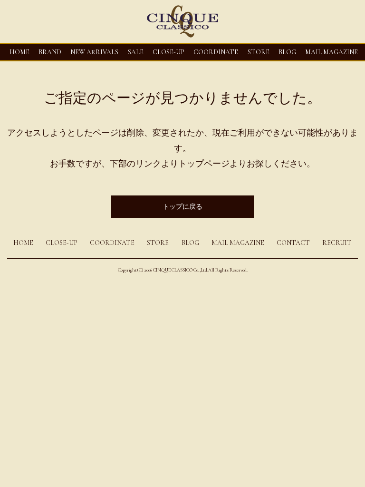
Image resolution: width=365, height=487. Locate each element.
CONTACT (293, 243)
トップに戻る (182, 206)
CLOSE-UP (61, 243)
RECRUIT (337, 243)
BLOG (190, 243)
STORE (258, 52)
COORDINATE (215, 52)
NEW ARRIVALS (94, 52)
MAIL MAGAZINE (331, 52)
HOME (19, 52)
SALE (136, 52)
